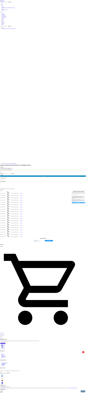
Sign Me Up (78, 202)
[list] (43, 96)
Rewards (2, 21)
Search (1, 26)
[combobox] (5, 2)
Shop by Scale (3, 15)
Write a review (49, 240)
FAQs (7, 9)
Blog (5, 9)
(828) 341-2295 (3, 7)
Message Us (13, 7)
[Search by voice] (11, 26)
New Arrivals (3, 14)
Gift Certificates (3, 363)
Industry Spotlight (4, 17)
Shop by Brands (4, 16)
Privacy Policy (3, 365)
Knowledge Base (3, 356)
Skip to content (1, 0)
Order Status (3, 364)
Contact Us (21, 193)
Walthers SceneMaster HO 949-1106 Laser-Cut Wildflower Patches (9, 28)
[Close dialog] (85, 189)
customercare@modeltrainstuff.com (8, 7)
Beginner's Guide (3, 9)
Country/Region (2, 384)
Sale (2, 20)
